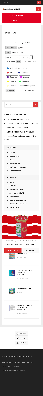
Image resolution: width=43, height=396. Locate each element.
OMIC (11, 182)
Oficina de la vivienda (18, 204)
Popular (13, 250)
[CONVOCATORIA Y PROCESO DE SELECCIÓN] (12, 308)
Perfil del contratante (17, 167)
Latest (30, 250)
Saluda (12, 153)
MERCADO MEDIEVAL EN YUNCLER (20, 132)
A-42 (23, 241)
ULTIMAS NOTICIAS (16, 15)
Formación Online (24, 289)
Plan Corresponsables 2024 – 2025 (20, 128)
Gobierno (11, 148)
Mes (8, 52)
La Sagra (30, 244)
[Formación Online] (12, 291)
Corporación (14, 156)
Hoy (18, 61)
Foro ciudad (14, 197)
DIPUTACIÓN (14, 207)
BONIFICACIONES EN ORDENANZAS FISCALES (25, 273)
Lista (21, 48)
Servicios (11, 177)
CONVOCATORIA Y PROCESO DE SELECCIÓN (24, 308)
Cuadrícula (11, 48)
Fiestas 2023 (22, 254)
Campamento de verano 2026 (18, 119)
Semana (14, 52)
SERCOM (12, 186)
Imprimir (10, 91)
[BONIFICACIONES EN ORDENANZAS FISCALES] (12, 273)
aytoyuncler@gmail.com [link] (17, 370)
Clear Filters (31, 62)
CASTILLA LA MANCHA (17, 200)
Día (21, 52)
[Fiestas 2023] (12, 256)
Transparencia (15, 171)
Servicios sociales (16, 189)
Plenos (12, 160)
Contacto (13, 20)
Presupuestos (14, 163)
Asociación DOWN (16, 193)
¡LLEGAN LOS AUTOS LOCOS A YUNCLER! (22, 123)
